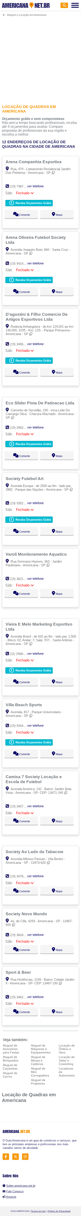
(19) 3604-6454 (20, 935)
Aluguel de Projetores (38, 1081)
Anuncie (11, 1196)
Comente (24, 214)
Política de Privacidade (59, 1211)
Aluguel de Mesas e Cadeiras (38, 1060)
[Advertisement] (40, 57)
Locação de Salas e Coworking (67, 1060)
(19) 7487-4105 (20, 186)
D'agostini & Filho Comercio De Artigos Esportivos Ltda (37, 317)
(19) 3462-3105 (20, 427)
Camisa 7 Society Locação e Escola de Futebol (34, 779)
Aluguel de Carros (10, 1074)
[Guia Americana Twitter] (16, 1156)
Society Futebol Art (25, 478)
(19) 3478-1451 (20, 876)
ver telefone (35, 186)
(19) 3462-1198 (20, 997)
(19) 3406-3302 (20, 344)
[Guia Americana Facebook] (7, 1156)
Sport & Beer (19, 972)
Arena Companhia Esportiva (34, 161)
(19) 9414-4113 (20, 263)
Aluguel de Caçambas (10, 1066)
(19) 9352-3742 (20, 503)
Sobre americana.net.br (20, 1185)
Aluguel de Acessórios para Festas (11, 1049)
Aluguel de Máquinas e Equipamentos (41, 1049)
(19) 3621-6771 (20, 579)
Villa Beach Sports (24, 704)
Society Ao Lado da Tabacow (35, 851)
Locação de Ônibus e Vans (67, 1049)
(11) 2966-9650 (20, 654)
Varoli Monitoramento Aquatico (37, 554)
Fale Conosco (15, 1191)
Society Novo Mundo (27, 913)
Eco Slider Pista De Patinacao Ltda (40, 402)
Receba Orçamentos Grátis (33, 203)
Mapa (58, 214)
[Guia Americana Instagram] (26, 1156)
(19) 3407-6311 (20, 806)
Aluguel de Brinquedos (10, 1058)
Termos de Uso (38, 1211)
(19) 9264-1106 (20, 726)
